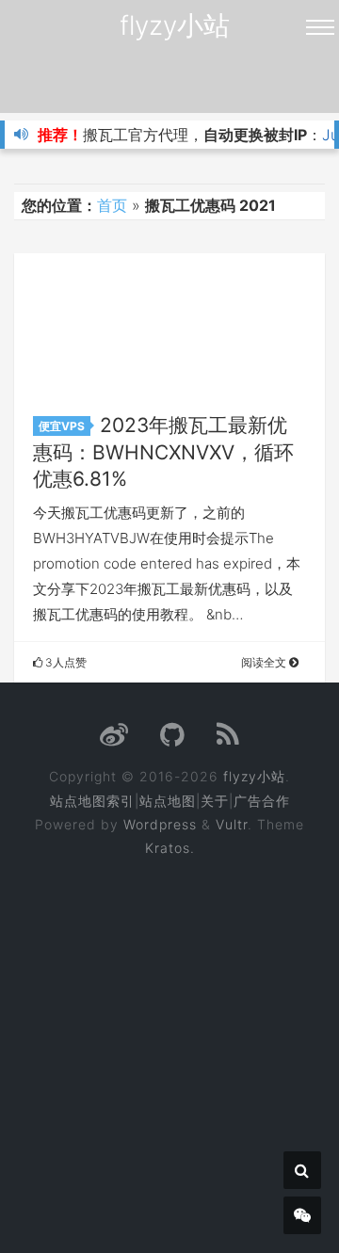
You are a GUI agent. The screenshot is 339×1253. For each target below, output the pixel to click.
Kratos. (170, 848)
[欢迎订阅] (228, 739)
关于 (215, 801)
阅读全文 (265, 662)
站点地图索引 (92, 801)
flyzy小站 (175, 25)
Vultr (232, 824)
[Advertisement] (169, 1042)
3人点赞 (64, 662)
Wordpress (160, 824)
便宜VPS (62, 426)
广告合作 (262, 801)
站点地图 (167, 801)
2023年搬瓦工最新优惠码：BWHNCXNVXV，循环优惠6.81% (163, 452)
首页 (112, 205)
